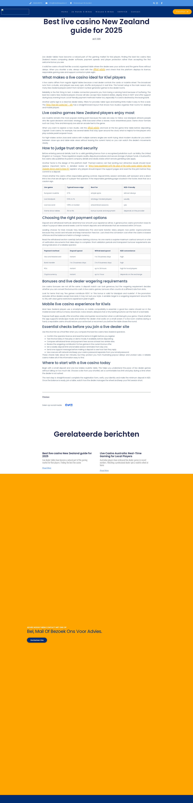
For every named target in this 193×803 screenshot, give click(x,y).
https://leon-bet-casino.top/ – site (59, 104)
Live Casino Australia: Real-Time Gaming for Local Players (121, 455)
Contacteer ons (37, 640)
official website (99, 69)
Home (64, 12)
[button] (154, 3)
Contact (136, 12)
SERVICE (123, 12)
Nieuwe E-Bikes (105, 12)
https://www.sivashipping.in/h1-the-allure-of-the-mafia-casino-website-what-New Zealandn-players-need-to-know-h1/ (96, 167)
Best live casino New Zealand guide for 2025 (67, 455)
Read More (46, 468)
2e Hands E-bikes (82, 12)
